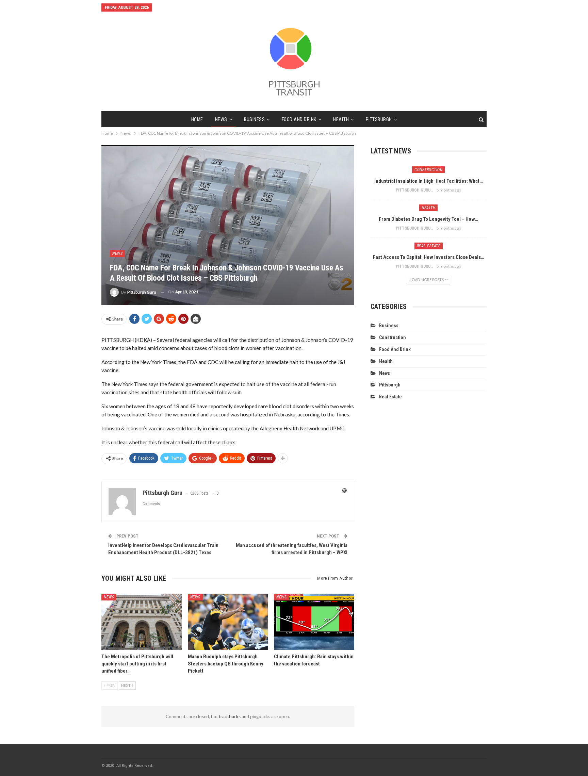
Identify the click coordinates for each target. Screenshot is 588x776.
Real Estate (429, 246)
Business (254, 119)
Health (341, 119)
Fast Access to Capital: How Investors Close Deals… (428, 257)
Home (197, 119)
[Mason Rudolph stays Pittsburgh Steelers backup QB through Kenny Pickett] (228, 622)
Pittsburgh (379, 119)
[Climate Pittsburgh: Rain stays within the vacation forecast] (314, 622)
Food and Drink (299, 119)
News (221, 119)
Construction (428, 169)
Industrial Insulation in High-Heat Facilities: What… (428, 181)
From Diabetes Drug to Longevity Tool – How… (428, 219)
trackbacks (230, 716)
